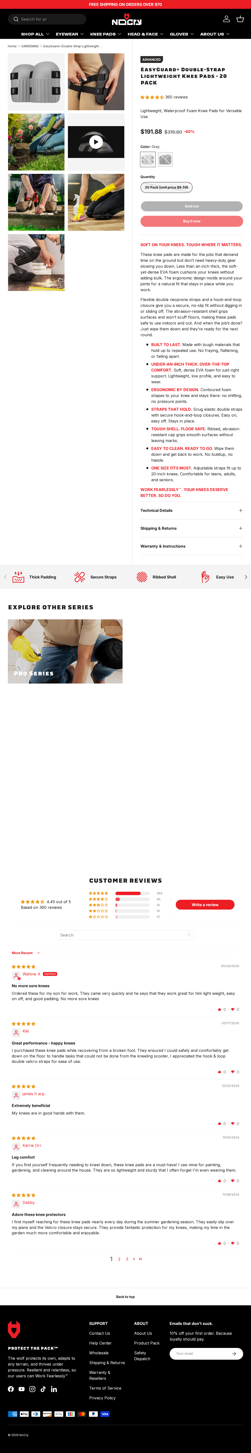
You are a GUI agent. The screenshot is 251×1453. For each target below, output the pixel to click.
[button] (240, 18)
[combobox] (47, 19)
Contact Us (99, 1333)
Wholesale (99, 1352)
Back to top (125, 1297)
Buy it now (192, 221)
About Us (143, 1333)
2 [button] (119, 1259)
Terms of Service (105, 1388)
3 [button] (127, 1259)
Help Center (100, 1343)
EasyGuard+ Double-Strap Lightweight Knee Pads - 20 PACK (72, 46)
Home (12, 46)
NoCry (23, 1435)
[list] (67, 173)
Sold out (192, 206)
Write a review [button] (205, 904)
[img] (23, 966)
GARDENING (30, 46)
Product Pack (147, 1343)
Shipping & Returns (107, 1362)
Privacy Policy (102, 1397)
